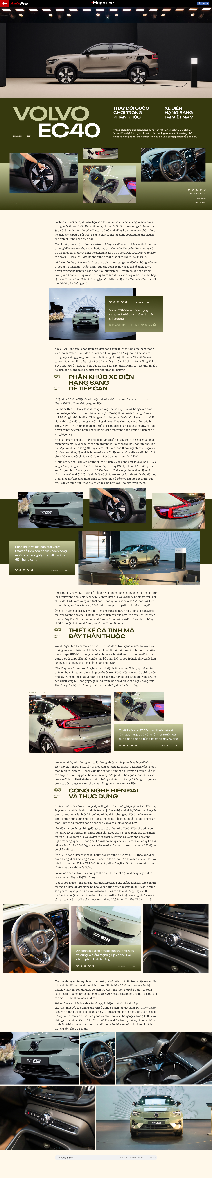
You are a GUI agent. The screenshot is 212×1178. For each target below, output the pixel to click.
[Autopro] (102, 4)
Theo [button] (106, 1157)
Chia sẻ (204, 3)
